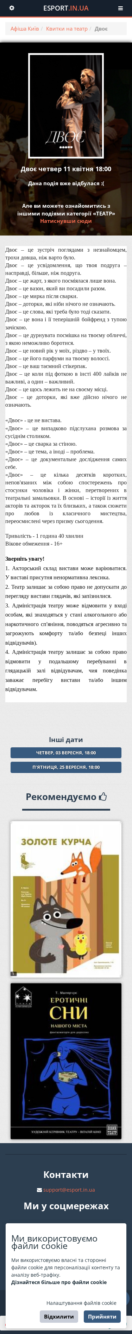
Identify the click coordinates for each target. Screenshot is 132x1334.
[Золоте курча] (66, 899)
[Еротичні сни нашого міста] (66, 1061)
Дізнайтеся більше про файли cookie (59, 1282)
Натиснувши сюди (66, 220)
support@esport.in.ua (69, 1189)
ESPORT (66, 8)
